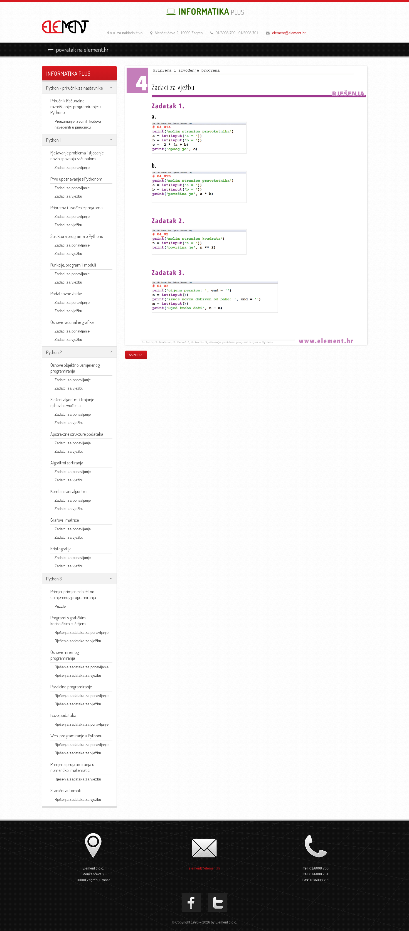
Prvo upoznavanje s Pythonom (76, 179)
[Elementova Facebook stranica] (191, 902)
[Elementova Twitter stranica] (217, 902)
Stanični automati (65, 790)
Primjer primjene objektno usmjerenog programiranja (73, 594)
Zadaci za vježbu (68, 196)
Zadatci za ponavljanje (73, 380)
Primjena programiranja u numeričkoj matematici (72, 767)
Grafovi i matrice (64, 520)
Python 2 (54, 352)
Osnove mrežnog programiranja (64, 655)
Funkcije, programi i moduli (73, 265)
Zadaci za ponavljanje (72, 168)
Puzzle (60, 606)
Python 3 (54, 579)
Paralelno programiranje (71, 686)
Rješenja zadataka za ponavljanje (82, 632)
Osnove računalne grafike (71, 322)
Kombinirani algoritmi (68, 491)
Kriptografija (61, 548)
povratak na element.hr (82, 49)
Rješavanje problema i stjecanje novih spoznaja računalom (77, 155)
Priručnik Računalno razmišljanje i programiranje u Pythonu (75, 106)
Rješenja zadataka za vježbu (78, 641)
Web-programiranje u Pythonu (76, 735)
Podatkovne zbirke (66, 293)
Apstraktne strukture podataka (76, 434)
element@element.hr (288, 33)
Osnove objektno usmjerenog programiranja (75, 368)
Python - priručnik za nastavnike (74, 88)
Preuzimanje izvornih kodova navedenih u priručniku (78, 124)
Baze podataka (63, 715)
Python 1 (53, 140)
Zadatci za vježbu (69, 388)
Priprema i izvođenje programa (76, 207)
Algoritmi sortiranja (66, 462)
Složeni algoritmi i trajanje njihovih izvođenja (72, 402)
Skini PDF (136, 354)
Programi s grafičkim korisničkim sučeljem (68, 620)
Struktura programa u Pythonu (76, 236)
